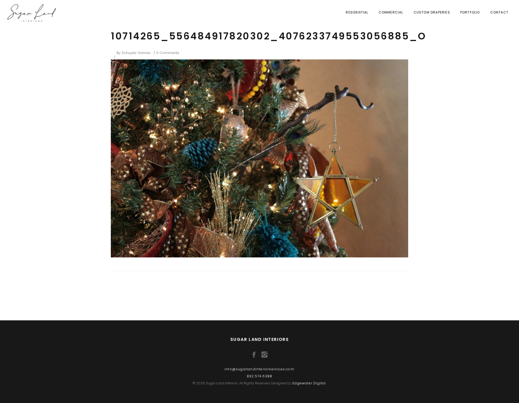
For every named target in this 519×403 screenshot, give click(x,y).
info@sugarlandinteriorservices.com (259, 369)
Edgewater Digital (309, 383)
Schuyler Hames (136, 52)
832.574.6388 (259, 376)
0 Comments (167, 52)
